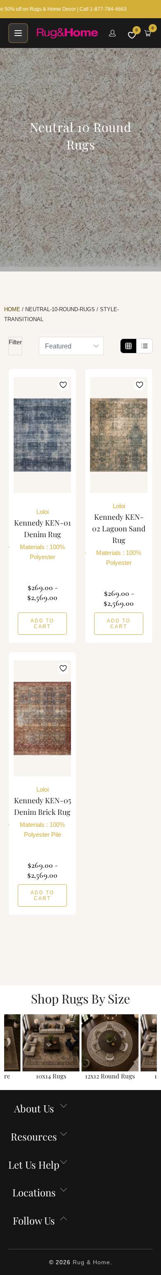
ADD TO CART (42, 623)
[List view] (144, 346)
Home (12, 309)
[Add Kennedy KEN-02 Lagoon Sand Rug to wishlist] (139, 385)
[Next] (154, 1048)
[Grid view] (128, 346)
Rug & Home (91, 1262)
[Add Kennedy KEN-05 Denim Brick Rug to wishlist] (63, 668)
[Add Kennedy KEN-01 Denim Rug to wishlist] (63, 385)
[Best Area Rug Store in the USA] (67, 33)
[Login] (112, 33)
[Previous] (8, 1048)
